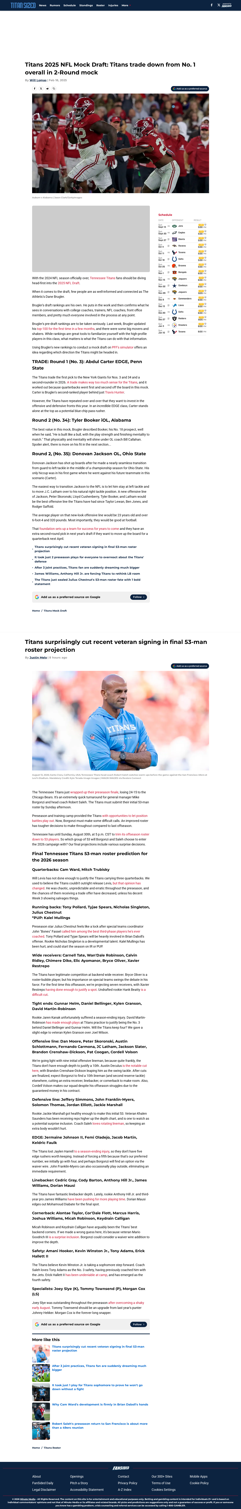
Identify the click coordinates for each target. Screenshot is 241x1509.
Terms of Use (161, 1483)
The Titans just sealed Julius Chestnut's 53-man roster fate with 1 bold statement (87, 582)
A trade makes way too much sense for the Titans (102, 382)
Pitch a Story (79, 1483)
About (36, 1476)
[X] (218, 5)
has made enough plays (63, 1022)
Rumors (55, 5)
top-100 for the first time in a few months (66, 329)
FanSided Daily (42, 1483)
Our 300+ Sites (162, 1476)
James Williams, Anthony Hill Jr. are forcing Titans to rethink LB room (87, 573)
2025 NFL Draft (68, 283)
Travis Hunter (114, 392)
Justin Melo (38, 657)
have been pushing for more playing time (96, 1199)
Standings (86, 5)
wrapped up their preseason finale (94, 792)
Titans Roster (52, 1447)
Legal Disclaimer (44, 1490)
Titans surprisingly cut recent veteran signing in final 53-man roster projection (86, 549)
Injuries (113, 5)
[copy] (53, 88)
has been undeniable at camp (86, 1275)
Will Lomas (38, 80)
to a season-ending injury (91, 1151)
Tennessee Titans (102, 278)
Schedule (70, 5)
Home (36, 610)
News (42, 5)
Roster (100, 5)
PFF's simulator (122, 347)
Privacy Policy (127, 1483)
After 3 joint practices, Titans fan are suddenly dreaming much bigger (87, 567)
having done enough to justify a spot (71, 989)
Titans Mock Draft (55, 610)
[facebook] (211, 5)
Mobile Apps (198, 1476)
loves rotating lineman (108, 1123)
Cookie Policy (199, 1483)
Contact (123, 1476)
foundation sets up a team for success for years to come (79, 529)
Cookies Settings (164, 1490)
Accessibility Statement (87, 1490)
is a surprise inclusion (64, 1237)
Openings (76, 1476)
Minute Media (27, 1499)
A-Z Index (124, 1490)
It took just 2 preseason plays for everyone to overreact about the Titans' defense (89, 559)
